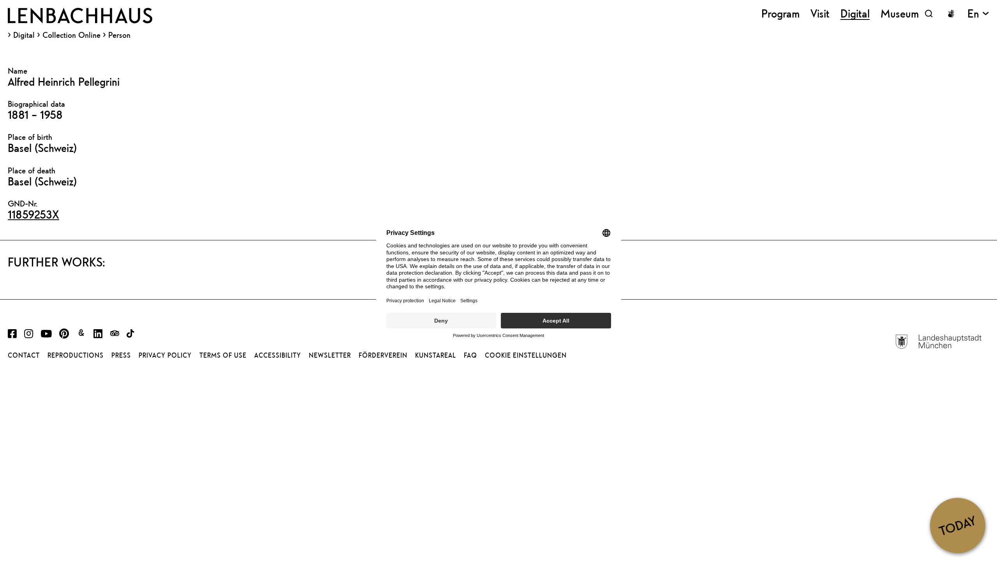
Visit (820, 13)
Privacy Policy (165, 355)
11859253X (33, 214)
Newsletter (330, 355)
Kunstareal (435, 355)
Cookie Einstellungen (526, 355)
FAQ (470, 355)
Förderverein (383, 355)
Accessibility (277, 355)
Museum (900, 13)
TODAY (957, 525)
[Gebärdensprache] (951, 13)
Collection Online (71, 35)
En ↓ (978, 13)
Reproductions (76, 355)
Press (121, 355)
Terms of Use (223, 355)
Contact (24, 355)
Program (780, 13)
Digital (24, 35)
